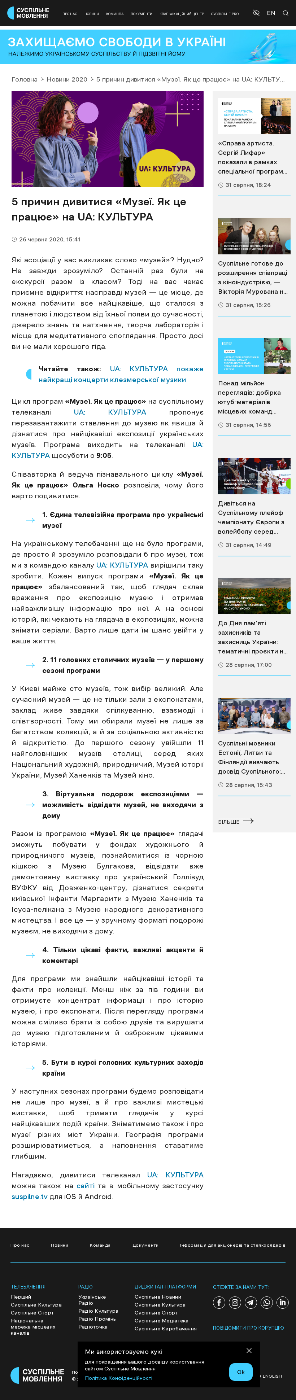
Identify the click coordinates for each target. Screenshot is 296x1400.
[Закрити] (249, 1352)
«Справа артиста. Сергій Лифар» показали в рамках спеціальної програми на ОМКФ (252, 158)
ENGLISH (272, 1376)
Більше (228, 821)
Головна (25, 79)
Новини (91, 14)
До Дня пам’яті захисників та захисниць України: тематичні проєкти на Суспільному (252, 638)
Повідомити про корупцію (248, 1328)
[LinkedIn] (283, 1302)
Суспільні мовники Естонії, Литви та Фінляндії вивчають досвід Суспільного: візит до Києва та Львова (249, 758)
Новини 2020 (67, 79)
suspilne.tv (30, 1196)
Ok (241, 1372)
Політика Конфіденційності (118, 1378)
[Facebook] (219, 1302)
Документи (141, 14)
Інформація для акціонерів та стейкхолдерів (233, 1245)
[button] (257, 13)
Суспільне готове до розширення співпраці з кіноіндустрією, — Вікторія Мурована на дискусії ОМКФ (252, 278)
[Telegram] (251, 1302)
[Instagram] (235, 1302)
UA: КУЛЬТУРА (110, 412)
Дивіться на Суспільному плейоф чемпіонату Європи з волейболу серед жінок (251, 518)
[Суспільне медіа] (254, 116)
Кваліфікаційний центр (182, 14)
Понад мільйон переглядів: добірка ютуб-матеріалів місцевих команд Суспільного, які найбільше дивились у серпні (252, 398)
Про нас (69, 14)
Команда (114, 14)
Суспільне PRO (225, 14)
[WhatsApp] (267, 1302)
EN (271, 13)
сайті (86, 1185)
